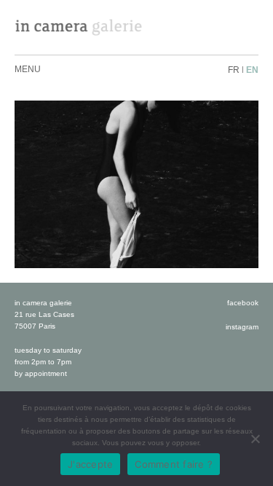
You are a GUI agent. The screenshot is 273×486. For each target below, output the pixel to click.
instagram (242, 327)
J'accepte (90, 464)
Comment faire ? (174, 464)
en (252, 70)
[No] (255, 438)
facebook (242, 303)
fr (234, 70)
